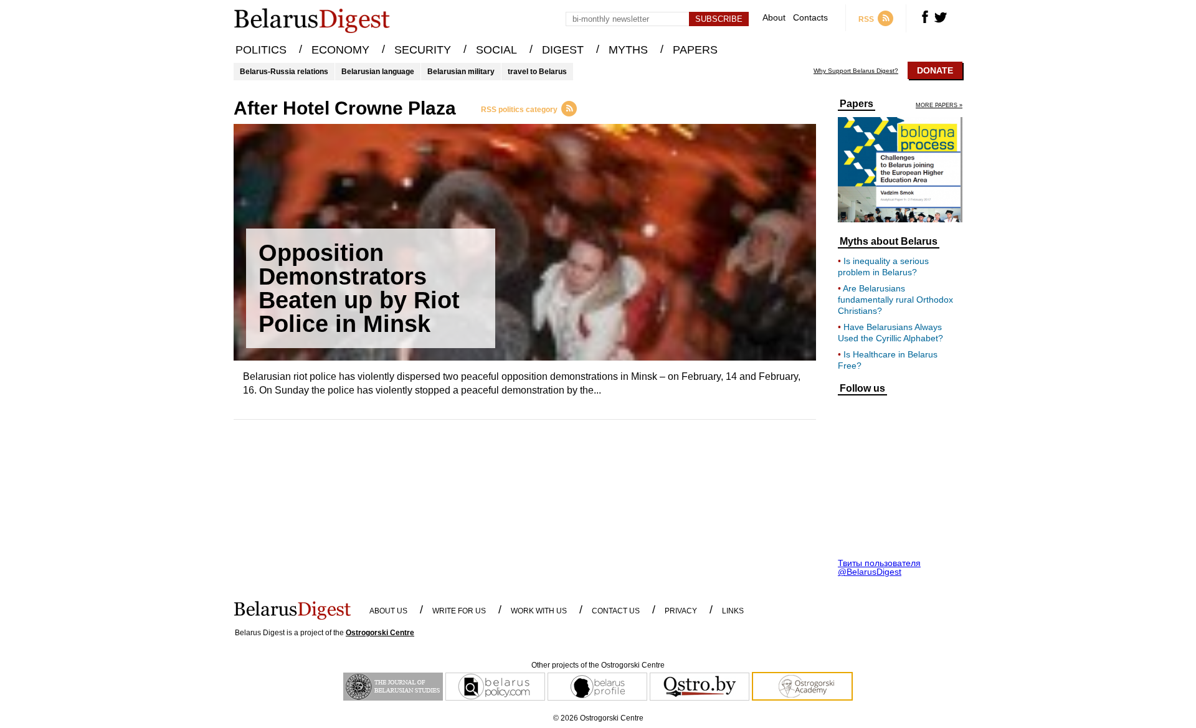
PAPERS (695, 50)
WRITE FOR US (459, 611)
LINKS (733, 611)
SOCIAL (496, 50)
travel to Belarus (537, 71)
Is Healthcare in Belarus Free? (887, 360)
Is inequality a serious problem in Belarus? (883, 266)
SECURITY (422, 50)
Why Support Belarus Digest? (856, 71)
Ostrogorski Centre (380, 632)
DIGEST (563, 50)
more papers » (939, 105)
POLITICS (261, 50)
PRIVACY (681, 611)
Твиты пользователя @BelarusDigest (879, 567)
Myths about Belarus (888, 242)
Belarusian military (461, 71)
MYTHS (628, 50)
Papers (856, 104)
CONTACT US (616, 611)
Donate (935, 70)
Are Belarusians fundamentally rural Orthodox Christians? (895, 299)
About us (388, 611)
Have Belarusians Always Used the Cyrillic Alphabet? (890, 332)
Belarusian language (377, 71)
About (773, 17)
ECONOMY (340, 50)
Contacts (810, 17)
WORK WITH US (539, 611)
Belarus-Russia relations (284, 71)
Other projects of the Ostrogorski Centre (598, 665)
